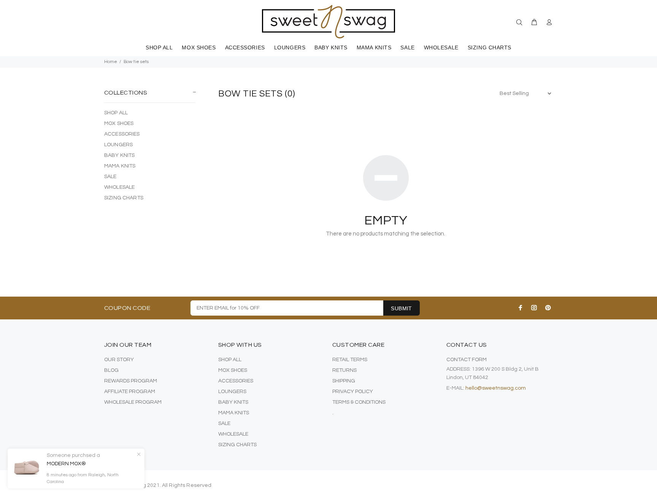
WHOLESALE (119, 187)
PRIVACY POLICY (352, 391)
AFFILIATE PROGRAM (129, 391)
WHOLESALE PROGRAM (133, 402)
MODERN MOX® (66, 463)
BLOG (111, 370)
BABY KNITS (119, 155)
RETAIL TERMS (349, 359)
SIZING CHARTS (123, 198)
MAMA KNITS (119, 166)
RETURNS (344, 370)
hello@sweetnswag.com (495, 388)
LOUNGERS (118, 144)
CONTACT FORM (466, 359)
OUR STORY (119, 359)
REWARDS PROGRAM (130, 381)
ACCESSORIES (122, 134)
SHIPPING (343, 381)
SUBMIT (401, 308)
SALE (110, 176)
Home (110, 61)
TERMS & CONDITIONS (359, 402)
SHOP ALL (116, 112)
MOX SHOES (118, 123)
